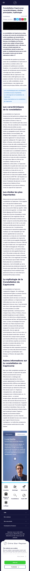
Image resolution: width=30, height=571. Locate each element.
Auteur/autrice (9, 434)
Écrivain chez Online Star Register (14, 441)
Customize (14, 567)
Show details (20, 556)
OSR (5, 512)
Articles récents (21, 434)
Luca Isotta (10, 439)
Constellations (6, 16)
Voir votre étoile (8, 521)
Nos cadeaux (7, 517)
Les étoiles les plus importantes (12, 92)
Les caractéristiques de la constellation (15, 90)
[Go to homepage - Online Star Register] (15, 2)
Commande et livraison (10, 525)
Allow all (15, 562)
